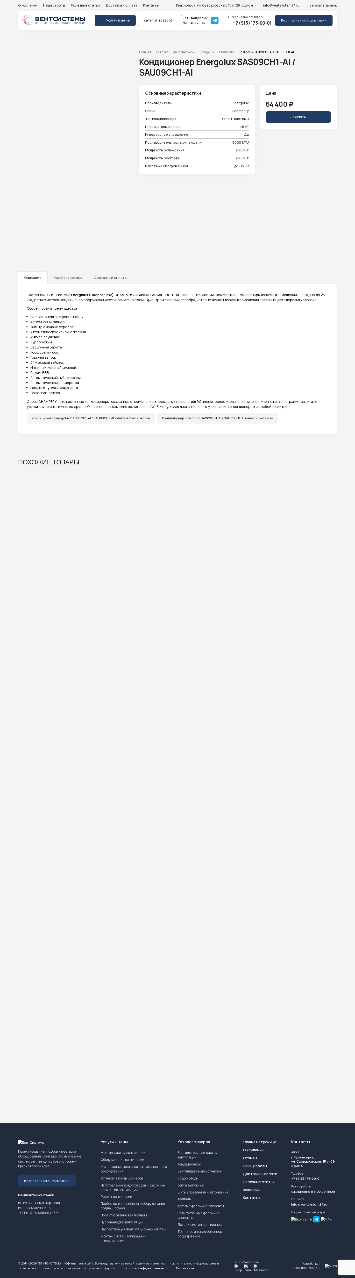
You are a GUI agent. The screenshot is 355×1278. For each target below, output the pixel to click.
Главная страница (259, 1141)
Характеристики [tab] (68, 277)
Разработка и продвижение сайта (306, 1266)
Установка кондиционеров (122, 1178)
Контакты (151, 5)
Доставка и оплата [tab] (110, 277)
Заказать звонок (323, 5)
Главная (145, 52)
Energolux (207, 52)
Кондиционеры (184, 52)
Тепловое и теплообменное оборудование (200, 1233)
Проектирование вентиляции (124, 1215)
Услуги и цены (118, 20)
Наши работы (54, 5)
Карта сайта (184, 1268)
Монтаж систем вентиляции (123, 1152)
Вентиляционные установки (200, 1171)
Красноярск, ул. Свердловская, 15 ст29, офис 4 (214, 5)
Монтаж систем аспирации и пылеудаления (124, 1238)
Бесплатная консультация (304, 20)
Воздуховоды (188, 1178)
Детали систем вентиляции (200, 1224)
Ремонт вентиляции (116, 1196)
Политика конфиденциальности (145, 1268)
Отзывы (250, 1157)
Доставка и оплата (121, 5)
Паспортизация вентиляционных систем (133, 1229)
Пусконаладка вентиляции (122, 1222)
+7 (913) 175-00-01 (252, 23)
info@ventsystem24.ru (281, 5)
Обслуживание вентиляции (122, 1159)
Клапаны (184, 1199)
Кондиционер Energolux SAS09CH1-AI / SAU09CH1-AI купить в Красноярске (91, 418)
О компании (27, 5)
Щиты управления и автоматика (203, 1192)
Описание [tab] (33, 277)
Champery (226, 52)
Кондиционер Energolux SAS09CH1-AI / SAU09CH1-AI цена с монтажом (217, 418)
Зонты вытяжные (191, 1185)
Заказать (298, 117)
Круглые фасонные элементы (201, 1206)
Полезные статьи (85, 5)
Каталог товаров (158, 20)
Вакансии (251, 1189)
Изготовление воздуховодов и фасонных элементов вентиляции (133, 1187)
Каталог (162, 52)
